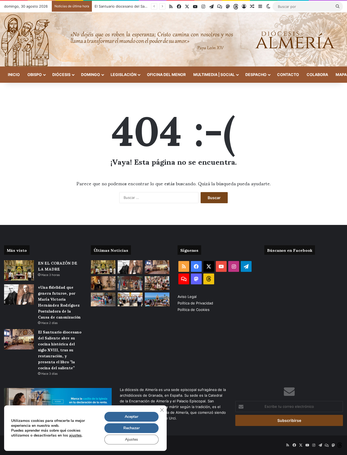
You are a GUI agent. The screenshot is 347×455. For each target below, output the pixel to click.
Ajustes (131, 439)
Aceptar (131, 416)
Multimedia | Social (214, 74)
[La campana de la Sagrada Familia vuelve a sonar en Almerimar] (130, 283)
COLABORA (317, 74)
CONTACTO (288, 74)
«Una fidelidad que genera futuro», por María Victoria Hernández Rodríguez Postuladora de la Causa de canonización (59, 301)
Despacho (255, 74)
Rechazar (131, 428)
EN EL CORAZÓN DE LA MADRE (57, 265)
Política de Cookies (194, 309)
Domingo (90, 74)
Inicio (14, 74)
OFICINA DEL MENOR (166, 74)
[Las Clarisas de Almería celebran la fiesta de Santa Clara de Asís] (103, 283)
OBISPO (34, 74)
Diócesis (61, 74)
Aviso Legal (188, 296)
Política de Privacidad (196, 303)
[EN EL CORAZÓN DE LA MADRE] (19, 270)
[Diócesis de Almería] (173, 39)
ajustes (75, 435)
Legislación (123, 74)
